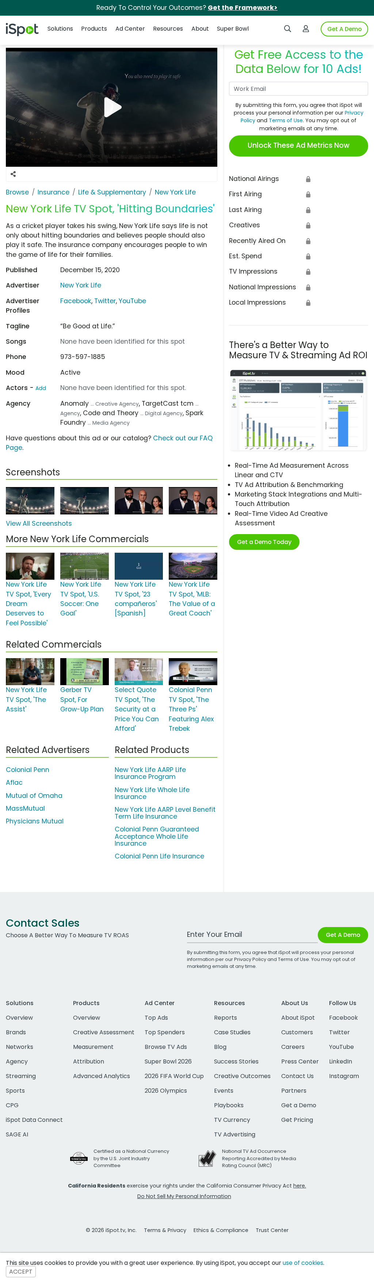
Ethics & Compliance (221, 1230)
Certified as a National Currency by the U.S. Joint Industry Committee (131, 1158)
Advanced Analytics (101, 1076)
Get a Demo (298, 1105)
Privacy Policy (250, 959)
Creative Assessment (103, 1032)
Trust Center (272, 1230)
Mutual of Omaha (34, 795)
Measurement (93, 1047)
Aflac (14, 782)
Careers (293, 1047)
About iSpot (298, 1017)
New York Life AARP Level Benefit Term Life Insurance (165, 813)
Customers (297, 1032)
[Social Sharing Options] (13, 174)
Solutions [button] (60, 28)
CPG (12, 1105)
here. (299, 1185)
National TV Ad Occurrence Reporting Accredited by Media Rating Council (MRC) (259, 1158)
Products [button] (94, 28)
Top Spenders (165, 1032)
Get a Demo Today (264, 542)
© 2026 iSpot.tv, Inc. (111, 1230)
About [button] (200, 28)
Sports (15, 1090)
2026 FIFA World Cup (174, 1076)
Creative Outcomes (242, 1076)
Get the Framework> (243, 7)
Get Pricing (297, 1120)
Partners (293, 1090)
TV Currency (232, 1120)
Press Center (300, 1061)
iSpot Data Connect (34, 1120)
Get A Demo (344, 29)
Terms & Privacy (165, 1230)
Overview (19, 1017)
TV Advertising (234, 1134)
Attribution (88, 1061)
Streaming (21, 1076)
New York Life (80, 285)
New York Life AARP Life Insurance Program (150, 773)
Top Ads (156, 1017)
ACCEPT (21, 1271)
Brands (16, 1032)
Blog (220, 1047)
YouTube (132, 301)
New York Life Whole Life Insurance (152, 793)
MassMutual (25, 808)
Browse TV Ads (166, 1047)
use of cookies (303, 1263)
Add (40, 388)
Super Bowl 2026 (168, 1061)
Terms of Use (286, 120)
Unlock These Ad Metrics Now (299, 145)
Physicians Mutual (35, 821)
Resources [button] (168, 28)
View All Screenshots (39, 523)
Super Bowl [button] (233, 28)
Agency (17, 1061)
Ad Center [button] (130, 28)
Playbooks (229, 1105)
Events (223, 1090)
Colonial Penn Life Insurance (159, 856)
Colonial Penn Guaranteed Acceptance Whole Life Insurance (157, 836)
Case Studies (232, 1032)
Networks (19, 1047)
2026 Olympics (166, 1090)
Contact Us (297, 1076)
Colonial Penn (27, 769)
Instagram (344, 1076)
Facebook (75, 301)
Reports (225, 1017)
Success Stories (236, 1061)
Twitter (105, 301)
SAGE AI (17, 1134)
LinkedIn (340, 1061)
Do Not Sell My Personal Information (184, 1196)
